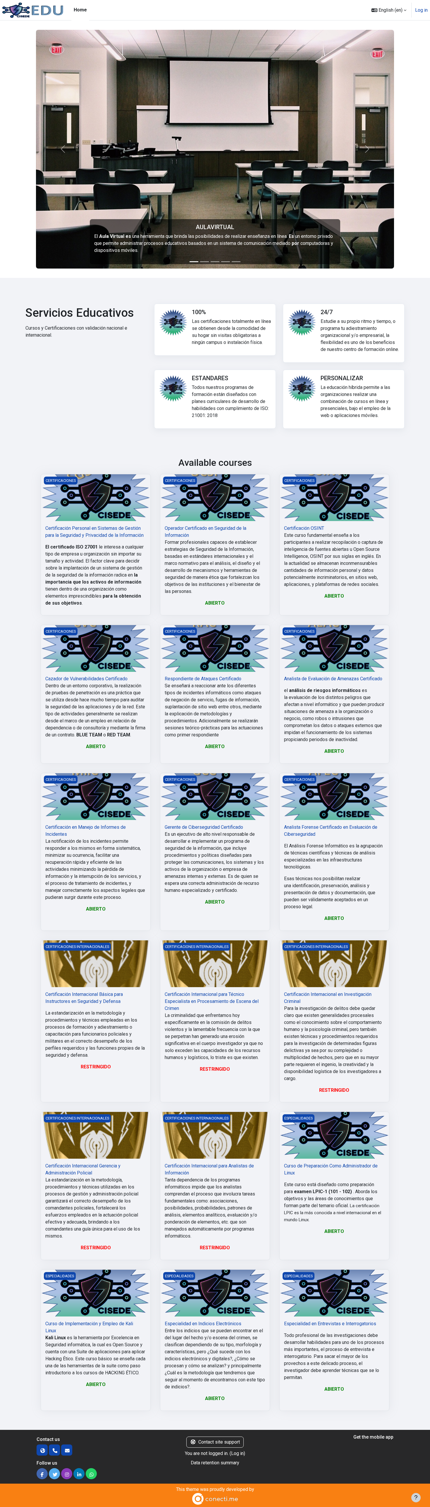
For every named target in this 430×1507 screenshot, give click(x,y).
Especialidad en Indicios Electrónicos (203, 1323)
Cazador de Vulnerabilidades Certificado (86, 678)
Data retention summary (215, 1463)
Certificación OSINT (304, 528)
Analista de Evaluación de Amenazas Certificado (333, 678)
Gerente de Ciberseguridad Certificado (204, 827)
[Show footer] (416, 1497)
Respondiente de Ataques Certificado (203, 678)
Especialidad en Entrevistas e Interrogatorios (330, 1323)
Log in (421, 10)
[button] (389, 10)
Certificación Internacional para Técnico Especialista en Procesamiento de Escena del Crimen (212, 1001)
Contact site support (219, 1442)
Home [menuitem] (80, 10)
